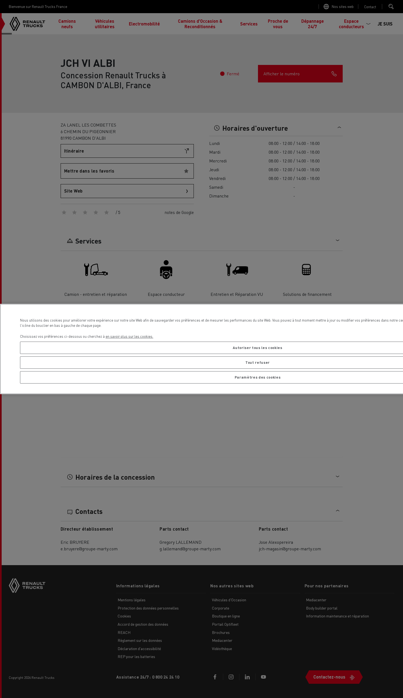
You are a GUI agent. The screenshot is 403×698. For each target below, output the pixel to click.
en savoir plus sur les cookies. (129, 336)
